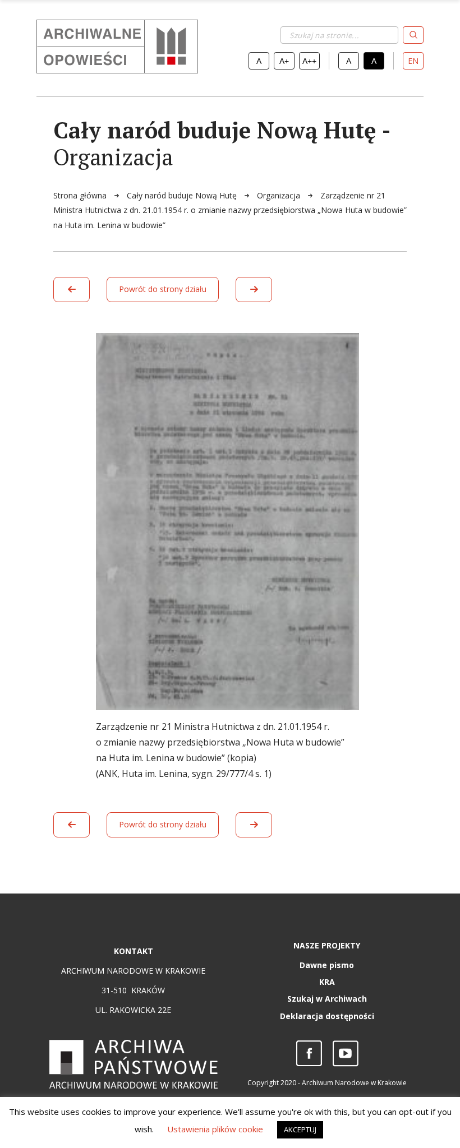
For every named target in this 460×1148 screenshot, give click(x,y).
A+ (284, 61)
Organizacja (279, 195)
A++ (309, 61)
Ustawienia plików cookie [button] (215, 1129)
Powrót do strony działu (162, 289)
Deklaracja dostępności (327, 1016)
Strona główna (81, 195)
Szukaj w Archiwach (327, 998)
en (413, 60)
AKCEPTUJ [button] (300, 1129)
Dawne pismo (327, 965)
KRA (327, 981)
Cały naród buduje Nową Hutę (183, 195)
